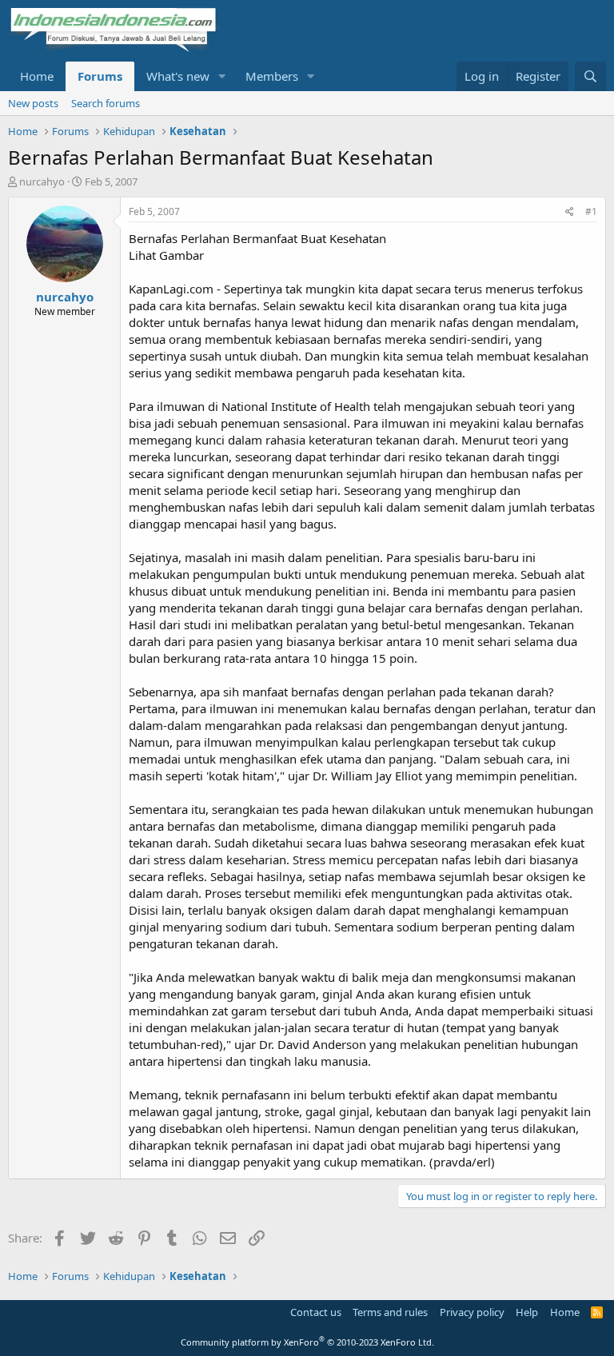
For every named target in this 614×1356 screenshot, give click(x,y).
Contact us (315, 1312)
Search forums (105, 103)
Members (271, 76)
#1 (591, 211)
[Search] (590, 76)
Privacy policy (472, 1312)
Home (37, 76)
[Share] (570, 212)
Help (527, 1312)
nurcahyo (42, 181)
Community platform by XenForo (307, 1342)
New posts (33, 103)
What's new (177, 76)
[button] (222, 76)
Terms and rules (390, 1312)
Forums (100, 76)
